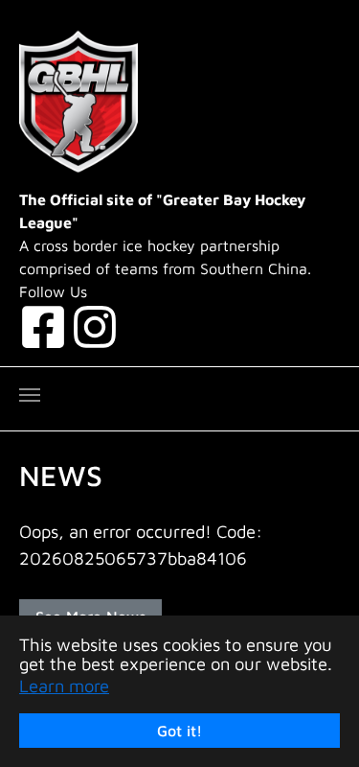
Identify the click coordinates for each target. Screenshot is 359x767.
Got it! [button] (179, 730)
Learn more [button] (64, 685)
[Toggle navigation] (29, 395)
